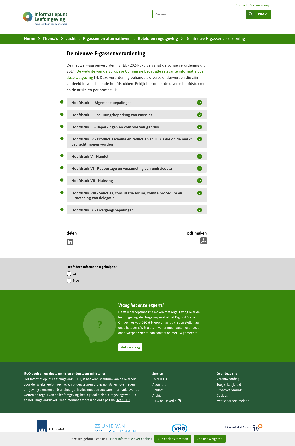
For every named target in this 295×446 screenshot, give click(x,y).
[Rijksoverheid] (51, 428)
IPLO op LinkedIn (166, 401)
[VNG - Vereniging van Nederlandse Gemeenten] (179, 428)
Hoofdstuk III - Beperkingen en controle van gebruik (124, 127)
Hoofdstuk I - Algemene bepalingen (111, 102)
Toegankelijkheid (229, 384)
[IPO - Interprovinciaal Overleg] (244, 428)
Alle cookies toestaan (173, 439)
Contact (241, 5)
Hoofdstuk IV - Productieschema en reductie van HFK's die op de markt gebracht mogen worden (131, 141)
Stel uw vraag (260, 5)
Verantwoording (228, 379)
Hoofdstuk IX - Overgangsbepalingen (112, 210)
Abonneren (160, 384)
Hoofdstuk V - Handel (99, 156)
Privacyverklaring (229, 390)
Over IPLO (123, 400)
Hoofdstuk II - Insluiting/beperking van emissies (121, 114)
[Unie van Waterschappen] (115, 428)
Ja (74, 273)
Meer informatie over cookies (131, 439)
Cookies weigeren (209, 439)
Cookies (222, 395)
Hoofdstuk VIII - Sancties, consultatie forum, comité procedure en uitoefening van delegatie (126, 195)
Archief (157, 395)
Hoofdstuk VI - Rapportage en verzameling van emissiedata (131, 168)
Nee (76, 280)
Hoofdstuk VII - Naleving (101, 180)
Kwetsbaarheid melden (233, 401)
